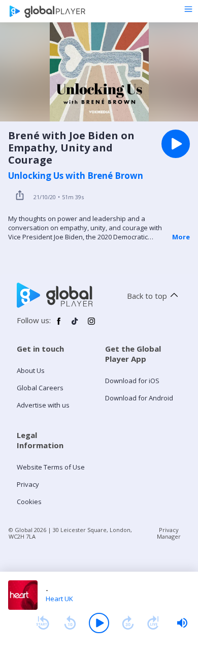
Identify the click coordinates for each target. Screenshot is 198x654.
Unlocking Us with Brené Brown (75, 175)
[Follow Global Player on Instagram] (91, 325)
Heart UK (59, 598)
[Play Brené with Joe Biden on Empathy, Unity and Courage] (175, 144)
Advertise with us (43, 405)
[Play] (99, 623)
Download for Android (139, 397)
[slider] (182, 623)
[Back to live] (153, 623)
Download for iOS (132, 380)
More (181, 236)
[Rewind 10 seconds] (70, 623)
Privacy (28, 484)
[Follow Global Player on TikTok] (75, 325)
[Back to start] (42, 623)
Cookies (29, 501)
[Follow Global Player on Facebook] (59, 325)
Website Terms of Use (51, 467)
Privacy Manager (169, 533)
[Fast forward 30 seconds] (128, 623)
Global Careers (40, 387)
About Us (31, 370)
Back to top (147, 296)
